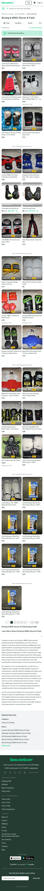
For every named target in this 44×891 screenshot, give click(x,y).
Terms (4, 827)
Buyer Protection (8, 788)
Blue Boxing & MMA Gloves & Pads (14, 743)
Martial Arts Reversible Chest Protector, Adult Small (31, 352)
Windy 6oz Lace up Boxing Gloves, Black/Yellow (30, 394)
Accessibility (6, 839)
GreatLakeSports (7, 128)
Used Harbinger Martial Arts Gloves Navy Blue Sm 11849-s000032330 (31, 571)
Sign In (39, 3)
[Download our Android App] (28, 858)
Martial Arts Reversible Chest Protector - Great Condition (11, 394)
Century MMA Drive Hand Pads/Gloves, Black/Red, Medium (10, 176)
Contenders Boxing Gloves (10, 208)
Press (4, 843)
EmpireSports (6, 456)
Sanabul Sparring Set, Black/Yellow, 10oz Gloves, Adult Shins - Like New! (10, 428)
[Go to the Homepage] (8, 3)
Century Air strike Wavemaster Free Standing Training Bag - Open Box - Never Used (11, 98)
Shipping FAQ (6, 781)
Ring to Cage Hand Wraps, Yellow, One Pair (10, 283)
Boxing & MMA (20, 14)
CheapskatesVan (7, 204)
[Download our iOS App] (15, 858)
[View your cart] (34, 3)
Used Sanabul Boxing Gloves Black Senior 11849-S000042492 (31, 65)
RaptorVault (5, 93)
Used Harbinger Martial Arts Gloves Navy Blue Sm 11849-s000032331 (11, 571)
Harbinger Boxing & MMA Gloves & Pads (16, 733)
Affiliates (5, 824)
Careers (4, 820)
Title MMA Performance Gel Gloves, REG (11, 241)
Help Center (6, 791)
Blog (3, 850)
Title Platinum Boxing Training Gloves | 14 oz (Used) (11, 134)
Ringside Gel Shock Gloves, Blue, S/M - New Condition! (30, 176)
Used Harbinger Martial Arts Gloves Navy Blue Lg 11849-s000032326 (31, 504)
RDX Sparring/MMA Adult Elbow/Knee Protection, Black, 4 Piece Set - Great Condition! (32, 428)
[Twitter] (20, 772)
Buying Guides (33, 772)
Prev (7, 622)
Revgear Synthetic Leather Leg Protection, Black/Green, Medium (11, 352)
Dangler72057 (27, 93)
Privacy (4, 831)
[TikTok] (25, 772)
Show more (6, 746)
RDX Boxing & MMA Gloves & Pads (14, 736)
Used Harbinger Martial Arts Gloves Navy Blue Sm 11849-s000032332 (11, 613)
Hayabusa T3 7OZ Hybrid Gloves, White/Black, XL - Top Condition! (31, 98)
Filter (8, 23)
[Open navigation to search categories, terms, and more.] (3, 8)
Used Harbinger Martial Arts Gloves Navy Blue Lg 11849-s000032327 (10, 537)
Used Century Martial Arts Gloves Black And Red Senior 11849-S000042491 (11, 65)
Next (37, 622)
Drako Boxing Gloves (29, 208)
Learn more (34, 768)
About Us (5, 817)
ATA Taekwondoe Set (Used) (11, 460)
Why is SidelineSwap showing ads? (22, 146)
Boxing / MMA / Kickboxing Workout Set (10, 316)
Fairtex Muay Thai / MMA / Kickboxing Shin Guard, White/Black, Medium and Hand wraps (10, 504)
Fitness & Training (7, 14)
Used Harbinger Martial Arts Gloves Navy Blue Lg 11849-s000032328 (31, 537)
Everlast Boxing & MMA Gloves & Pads (16, 730)
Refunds (5, 784)
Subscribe (36, 878)
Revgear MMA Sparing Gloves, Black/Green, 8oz (32, 316)
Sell (28, 3)
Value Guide (6, 799)
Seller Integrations (8, 809)
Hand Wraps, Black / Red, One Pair (31, 241)
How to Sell (6, 802)
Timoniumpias (6, 59)
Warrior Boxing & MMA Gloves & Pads (15, 739)
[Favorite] (20, 39)
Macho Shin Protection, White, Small (32, 283)
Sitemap (5, 846)
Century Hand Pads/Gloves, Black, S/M (31, 134)
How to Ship (6, 806)
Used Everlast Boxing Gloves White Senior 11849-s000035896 (31, 461)
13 (32, 622)
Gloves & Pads (32, 14)
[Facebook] (10, 772)
